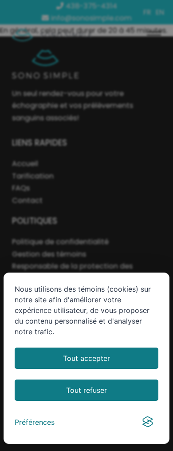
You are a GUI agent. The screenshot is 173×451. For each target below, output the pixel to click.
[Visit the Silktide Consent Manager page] (147, 422)
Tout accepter (86, 358)
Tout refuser (86, 390)
